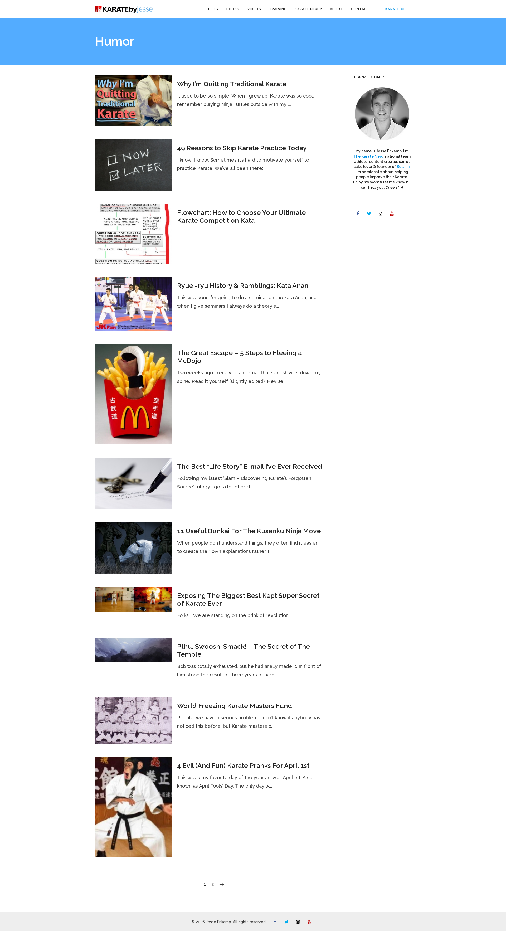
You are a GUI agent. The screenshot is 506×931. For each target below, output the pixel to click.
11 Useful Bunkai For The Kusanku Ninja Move (249, 531)
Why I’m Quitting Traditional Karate (231, 84)
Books (233, 9)
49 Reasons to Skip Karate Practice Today (242, 148)
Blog (213, 9)
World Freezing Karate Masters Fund (234, 706)
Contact (360, 9)
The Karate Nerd (368, 156)
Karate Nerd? (308, 9)
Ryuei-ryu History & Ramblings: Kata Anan (242, 285)
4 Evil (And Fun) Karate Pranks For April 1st (243, 765)
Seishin (403, 166)
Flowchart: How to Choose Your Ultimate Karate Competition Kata (241, 216)
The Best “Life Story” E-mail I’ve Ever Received (249, 466)
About (336, 9)
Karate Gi (395, 9)
